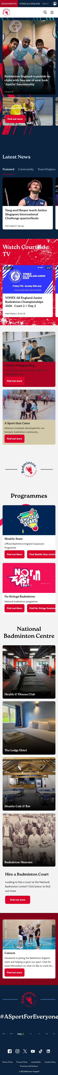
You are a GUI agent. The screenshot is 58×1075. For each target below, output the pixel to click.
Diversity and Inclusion (29, 1066)
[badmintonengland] (10, 1051)
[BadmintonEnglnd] (25, 1051)
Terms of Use (7, 1062)
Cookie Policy (50, 1062)
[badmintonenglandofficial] (41, 1051)
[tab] (9, 3)
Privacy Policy (21, 1062)
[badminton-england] (48, 1051)
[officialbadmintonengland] (17, 1051)
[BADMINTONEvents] (33, 1051)
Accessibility (36, 1062)
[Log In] (55, 3)
